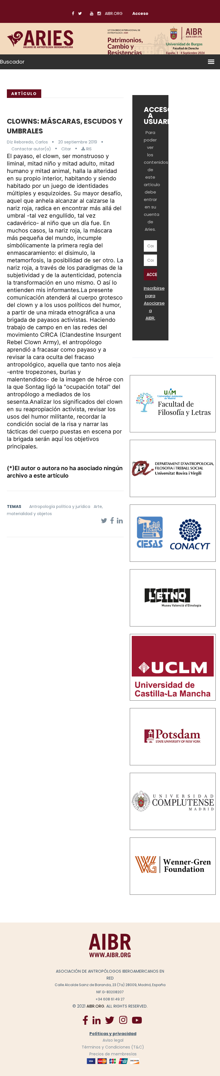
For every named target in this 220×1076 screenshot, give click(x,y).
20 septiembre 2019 (77, 142)
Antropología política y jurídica (59, 506)
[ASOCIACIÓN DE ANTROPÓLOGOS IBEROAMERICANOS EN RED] (110, 945)
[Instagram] (123, 1019)
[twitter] (109, 1019)
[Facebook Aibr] (85, 1019)
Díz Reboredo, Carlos (27, 142)
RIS (88, 149)
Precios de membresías (113, 1054)
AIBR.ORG (114, 13)
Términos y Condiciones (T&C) (113, 1047)
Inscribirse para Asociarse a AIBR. (154, 303)
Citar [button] (66, 149)
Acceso (140, 13)
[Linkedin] (97, 1019)
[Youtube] (137, 1019)
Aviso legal (113, 1040)
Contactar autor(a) (31, 149)
